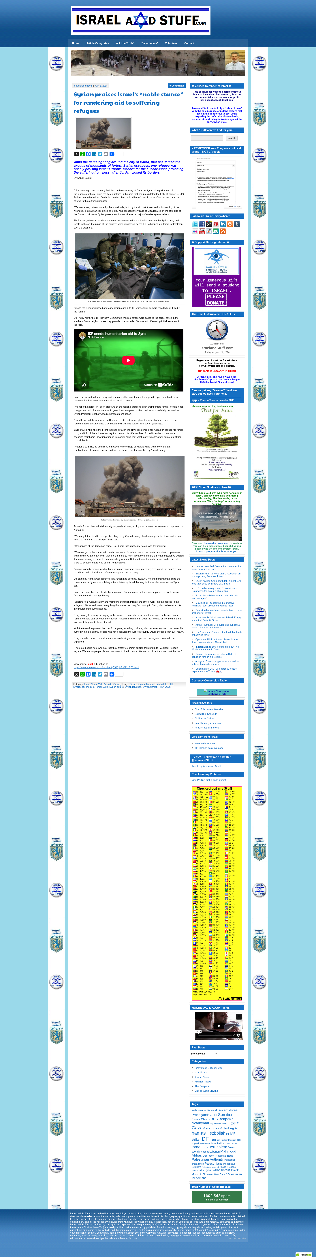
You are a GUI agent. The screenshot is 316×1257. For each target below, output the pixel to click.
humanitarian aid (155, 684)
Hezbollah (215, 1133)
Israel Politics (217, 1143)
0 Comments (177, 85)
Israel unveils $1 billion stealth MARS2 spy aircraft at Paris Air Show (216, 619)
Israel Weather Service (207, 727)
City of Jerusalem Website (209, 709)
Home (75, 43)
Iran (213, 1139)
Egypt (232, 1123)
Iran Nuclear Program (226, 1140)
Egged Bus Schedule (206, 714)
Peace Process (227, 1167)
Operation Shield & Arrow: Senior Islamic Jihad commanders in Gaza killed (215, 641)
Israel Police (205, 1143)
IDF (167, 684)
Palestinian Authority (208, 1159)
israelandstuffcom (83, 85)
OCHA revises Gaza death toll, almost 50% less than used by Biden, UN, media (216, 582)
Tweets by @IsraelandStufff (206, 766)
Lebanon (214, 1151)
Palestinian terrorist (210, 1167)
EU (238, 1123)
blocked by (217, 1197)
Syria (208, 1170)
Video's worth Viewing (109, 684)
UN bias (209, 1174)
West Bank (219, 1174)
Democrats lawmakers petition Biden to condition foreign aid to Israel (214, 655)
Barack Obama (201, 1119)
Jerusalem (218, 1147)
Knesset (204, 1151)
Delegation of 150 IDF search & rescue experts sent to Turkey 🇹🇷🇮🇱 (214, 670)
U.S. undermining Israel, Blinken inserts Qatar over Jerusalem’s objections (215, 589)
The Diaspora (202, 1086)
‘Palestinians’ (149, 43)
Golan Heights (137, 684)
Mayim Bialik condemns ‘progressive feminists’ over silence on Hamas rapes (213, 604)
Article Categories (97, 43)
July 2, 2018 (101, 85)
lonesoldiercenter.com (216, 543)
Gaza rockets (211, 1128)
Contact (189, 43)
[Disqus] (128, 741)
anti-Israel (197, 1110)
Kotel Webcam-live (205, 743)
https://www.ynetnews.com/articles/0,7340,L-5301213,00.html (106, 667)
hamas (199, 1133)
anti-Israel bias (213, 1110)
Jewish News (202, 1077)
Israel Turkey (231, 1143)
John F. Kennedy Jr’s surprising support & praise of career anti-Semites (216, 626)
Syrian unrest (150, 686)
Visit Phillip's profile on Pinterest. (209, 780)
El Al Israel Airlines (205, 718)
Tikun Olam (164, 686)
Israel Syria (102, 686)
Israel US (200, 1147)
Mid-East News (203, 1081)
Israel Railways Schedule (208, 723)
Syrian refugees (133, 686)
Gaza (197, 1127)
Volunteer (171, 43)
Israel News (90, 684)
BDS (214, 1119)
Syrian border (116, 686)
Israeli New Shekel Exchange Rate (218, 692)
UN (202, 1174)
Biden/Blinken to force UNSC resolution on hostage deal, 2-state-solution (216, 575)
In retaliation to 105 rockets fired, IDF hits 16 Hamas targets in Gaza (216, 648)
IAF (228, 1134)
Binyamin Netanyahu (219, 1123)
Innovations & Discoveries (209, 1068)
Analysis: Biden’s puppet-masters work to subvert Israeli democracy (215, 663)
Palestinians (213, 1163)
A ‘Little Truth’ (125, 43)
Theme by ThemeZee (237, 1238)
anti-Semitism (222, 1114)
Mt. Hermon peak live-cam (209, 748)
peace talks (198, 1170)
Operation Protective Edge (218, 1155)
